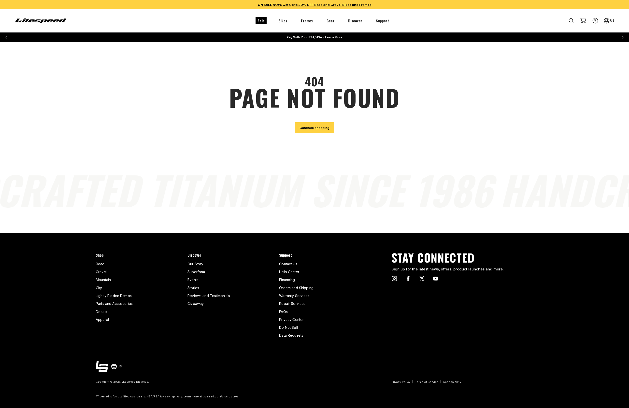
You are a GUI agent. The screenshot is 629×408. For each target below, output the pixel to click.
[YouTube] (436, 279)
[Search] (571, 21)
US (612, 20)
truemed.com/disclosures (221, 396)
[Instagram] (394, 279)
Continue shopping (314, 128)
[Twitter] (422, 279)
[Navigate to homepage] (40, 20)
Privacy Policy (401, 382)
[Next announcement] (622, 37)
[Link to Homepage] (102, 366)
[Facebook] (408, 279)
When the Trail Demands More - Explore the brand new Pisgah (315, 37)
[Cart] (583, 21)
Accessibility (452, 382)
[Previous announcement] (6, 37)
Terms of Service (426, 382)
